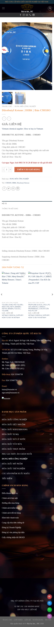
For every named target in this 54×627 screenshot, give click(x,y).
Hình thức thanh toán (10, 518)
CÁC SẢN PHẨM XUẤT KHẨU (16, 473)
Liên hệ (27, 620)
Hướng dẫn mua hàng (10, 503)
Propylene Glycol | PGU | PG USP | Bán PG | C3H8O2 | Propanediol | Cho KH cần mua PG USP (39, 308)
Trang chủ (7, 106)
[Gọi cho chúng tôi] (30, 15)
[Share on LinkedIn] (18, 188)
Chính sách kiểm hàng (11, 508)
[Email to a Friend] (13, 188)
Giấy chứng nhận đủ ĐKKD (13, 537)
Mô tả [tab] (4, 203)
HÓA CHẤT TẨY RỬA (12, 444)
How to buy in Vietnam (33, 129)
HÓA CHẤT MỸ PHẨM (12, 464)
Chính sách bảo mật (10, 498)
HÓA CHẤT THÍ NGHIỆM (13, 468)
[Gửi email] (27, 15)
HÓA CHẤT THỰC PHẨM (13, 449)
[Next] (48, 56)
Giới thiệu (18, 620)
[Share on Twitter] (9, 188)
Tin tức (48, 620)
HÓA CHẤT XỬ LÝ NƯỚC (14, 439)
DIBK (14, 183)
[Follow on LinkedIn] (34, 15)
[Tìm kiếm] (50, 8)
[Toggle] (51, 478)
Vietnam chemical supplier (12, 129)
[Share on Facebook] (4, 188)
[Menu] (3, 8)
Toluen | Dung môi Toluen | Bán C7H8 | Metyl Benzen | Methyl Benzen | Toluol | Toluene (12, 308)
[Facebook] (20, 15)
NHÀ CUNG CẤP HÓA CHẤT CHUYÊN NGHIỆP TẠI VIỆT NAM (26, 2)
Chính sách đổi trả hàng (11, 513)
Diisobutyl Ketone (23, 183)
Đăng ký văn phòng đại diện (13, 532)
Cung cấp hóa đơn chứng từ (13, 523)
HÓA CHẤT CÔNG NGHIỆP (14, 419)
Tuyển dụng (38, 620)
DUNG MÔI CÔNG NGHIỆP (25, 106)
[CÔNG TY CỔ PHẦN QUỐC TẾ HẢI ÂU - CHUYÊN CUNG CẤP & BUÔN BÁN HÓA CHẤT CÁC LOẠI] (27, 8)
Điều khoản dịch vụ (10, 493)
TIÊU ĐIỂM (7, 478)
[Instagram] (24, 15)
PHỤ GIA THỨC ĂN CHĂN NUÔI (17, 454)
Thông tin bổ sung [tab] (10, 209)
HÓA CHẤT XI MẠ (10, 434)
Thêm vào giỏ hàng (28, 169)
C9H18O (8, 183)
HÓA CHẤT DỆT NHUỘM (13, 424)
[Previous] (6, 56)
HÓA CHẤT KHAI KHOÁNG (15, 429)
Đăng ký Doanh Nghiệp (11, 527)
